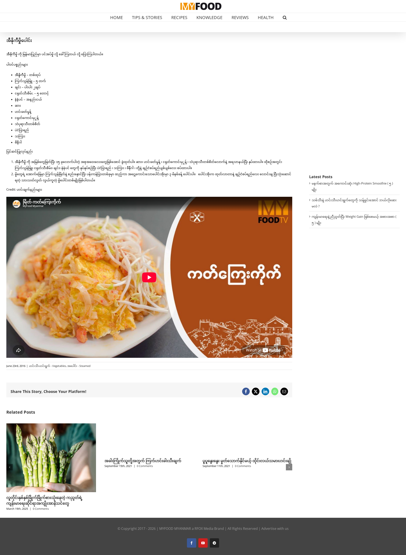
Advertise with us (275, 485)
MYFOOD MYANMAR (175, 485)
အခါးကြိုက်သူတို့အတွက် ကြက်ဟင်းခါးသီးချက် (44, 460)
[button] (285, 17)
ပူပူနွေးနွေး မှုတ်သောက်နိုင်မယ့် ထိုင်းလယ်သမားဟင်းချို (148, 460)
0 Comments (47, 466)
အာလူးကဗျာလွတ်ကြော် (222, 460)
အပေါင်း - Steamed (79, 366)
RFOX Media (204, 485)
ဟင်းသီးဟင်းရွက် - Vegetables (47, 366)
